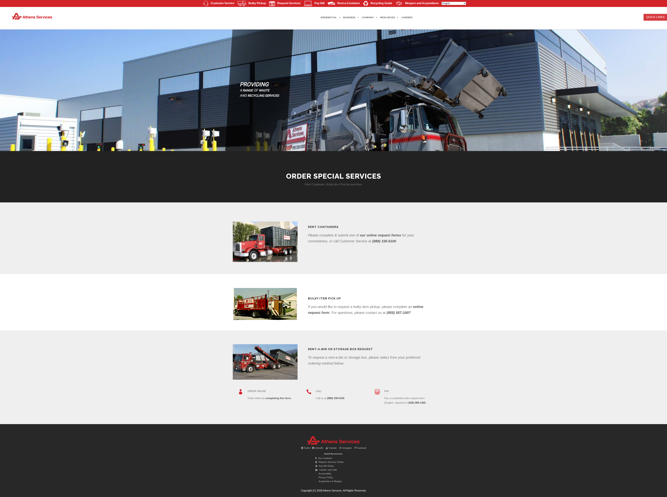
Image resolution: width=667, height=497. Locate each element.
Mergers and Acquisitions (422, 3)
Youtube (332, 448)
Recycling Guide (381, 3)
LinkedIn (319, 448)
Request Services (288, 3)
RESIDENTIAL (329, 17)
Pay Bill (319, 3)
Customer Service (222, 3)
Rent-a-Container (348, 3)
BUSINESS (349, 17)
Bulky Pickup (257, 3)
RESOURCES (387, 17)
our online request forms (380, 235)
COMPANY (368, 17)
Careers (407, 17)
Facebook (361, 448)
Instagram (347, 448)
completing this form (278, 398)
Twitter (307, 448)
